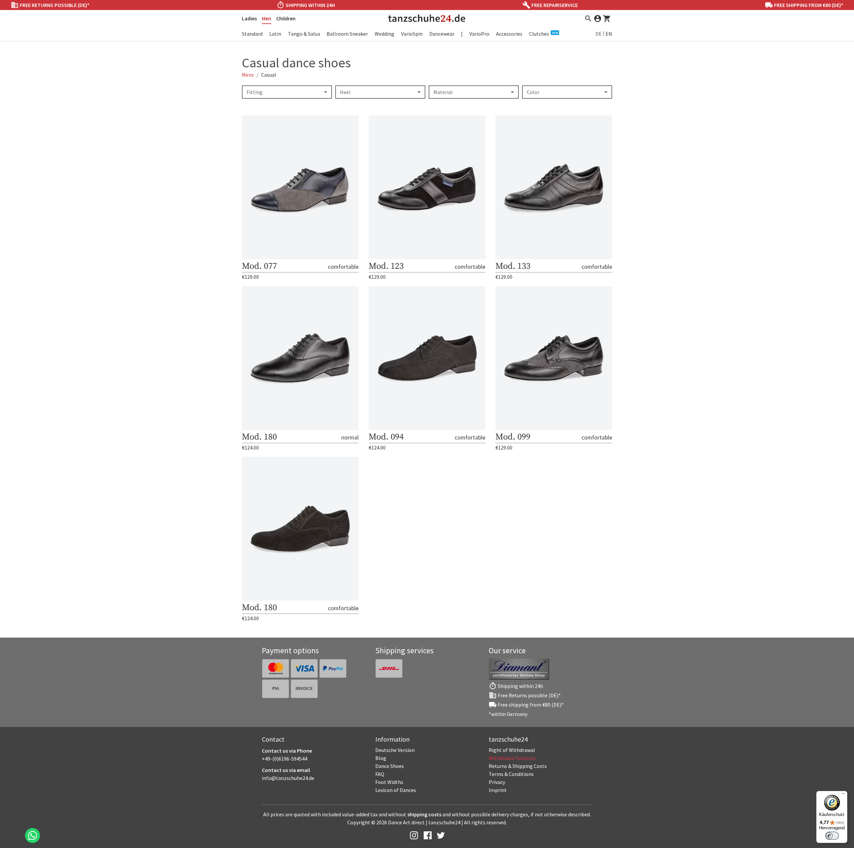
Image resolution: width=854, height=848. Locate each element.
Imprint (498, 790)
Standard (252, 33)
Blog (380, 758)
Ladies (249, 18)
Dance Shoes (389, 766)
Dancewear (441, 33)
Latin (275, 33)
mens (248, 74)
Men (266, 18)
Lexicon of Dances (395, 790)
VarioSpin (412, 33)
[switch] (832, 836)
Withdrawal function (512, 758)
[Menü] (843, 795)
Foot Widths (389, 782)
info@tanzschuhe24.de (288, 778)
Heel (345, 92)
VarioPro (479, 33)
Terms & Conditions (511, 774)
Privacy (497, 782)
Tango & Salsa (304, 33)
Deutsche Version (395, 750)
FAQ (379, 774)
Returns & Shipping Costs (518, 766)
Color (533, 92)
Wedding (384, 33)
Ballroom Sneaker (347, 33)
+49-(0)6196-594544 (284, 758)
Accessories (509, 33)
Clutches (543, 33)
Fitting (255, 92)
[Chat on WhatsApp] (32, 835)
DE (598, 33)
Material (443, 92)
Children (286, 18)
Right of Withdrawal (512, 750)
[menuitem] (540, 750)
